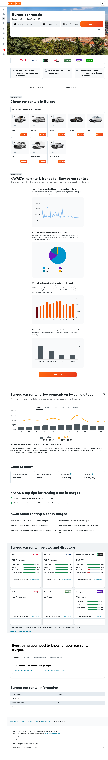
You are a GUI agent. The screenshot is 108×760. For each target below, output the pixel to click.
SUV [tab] (62, 407)
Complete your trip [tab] (39, 657)
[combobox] (18, 19)
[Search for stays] (3, 14)
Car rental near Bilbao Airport (24, 670)
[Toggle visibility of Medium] (62, 268)
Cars (22, 721)
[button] (3, 3)
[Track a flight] (3, 33)
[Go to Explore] (3, 29)
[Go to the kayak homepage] (14, 3)
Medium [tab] (47, 407)
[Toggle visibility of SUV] (45, 271)
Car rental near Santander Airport (54, 670)
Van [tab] (68, 407)
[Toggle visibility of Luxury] (62, 271)
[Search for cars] (3, 18)
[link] (58, 374)
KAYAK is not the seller (21, 740)
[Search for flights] (3, 10)
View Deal (24, 135)
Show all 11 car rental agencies (21, 631)
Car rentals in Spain (46, 721)
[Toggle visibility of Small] (46, 268)
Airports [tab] (16, 657)
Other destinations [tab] (55, 657)
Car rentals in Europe (32, 721)
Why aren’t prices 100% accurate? (25, 747)
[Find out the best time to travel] (3, 38)
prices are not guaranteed (52, 733)
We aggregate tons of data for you (25, 743)
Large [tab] (56, 407)
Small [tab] (39, 407)
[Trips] (3, 44)
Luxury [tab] (75, 407)
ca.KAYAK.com (14, 721)
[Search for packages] (3, 23)
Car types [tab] (26, 657)
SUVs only (100, 30)
